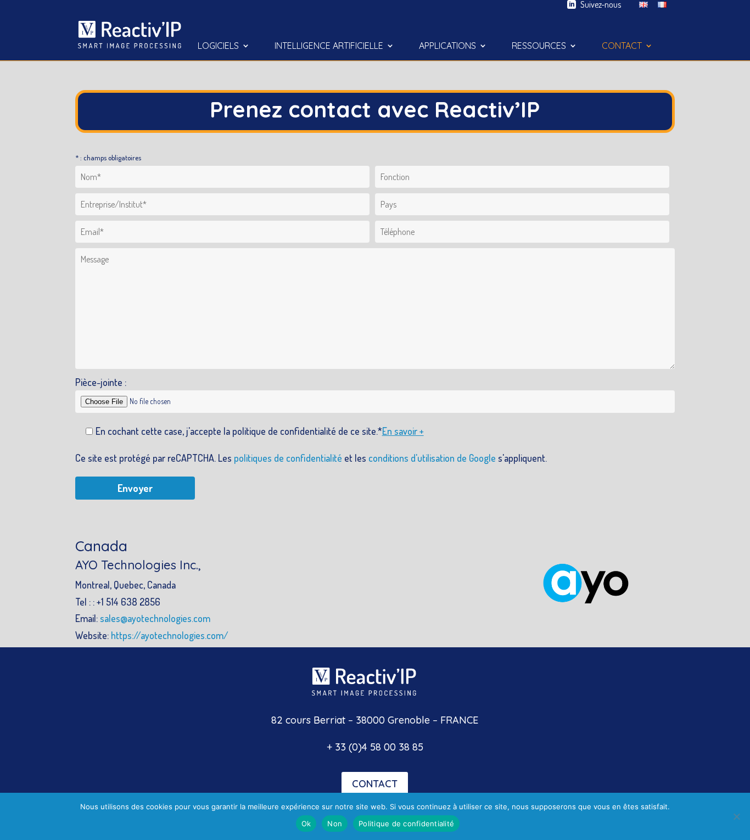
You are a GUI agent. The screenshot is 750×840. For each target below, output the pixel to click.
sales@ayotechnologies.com (155, 618)
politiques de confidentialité (288, 458)
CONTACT (375, 783)
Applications (447, 46)
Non (334, 823)
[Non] (736, 816)
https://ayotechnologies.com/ (169, 635)
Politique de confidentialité (406, 823)
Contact (622, 46)
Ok (306, 823)
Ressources (539, 46)
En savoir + (403, 431)
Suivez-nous (600, 4)
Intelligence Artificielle (329, 46)
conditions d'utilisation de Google (432, 458)
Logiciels (218, 46)
